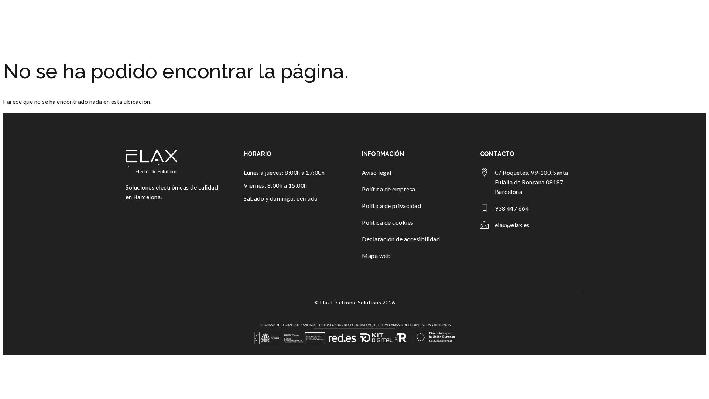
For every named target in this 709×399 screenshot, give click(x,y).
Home (362, 21)
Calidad (519, 21)
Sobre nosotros (399, 21)
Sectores (480, 21)
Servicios (439, 21)
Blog (544, 21)
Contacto (570, 21)
